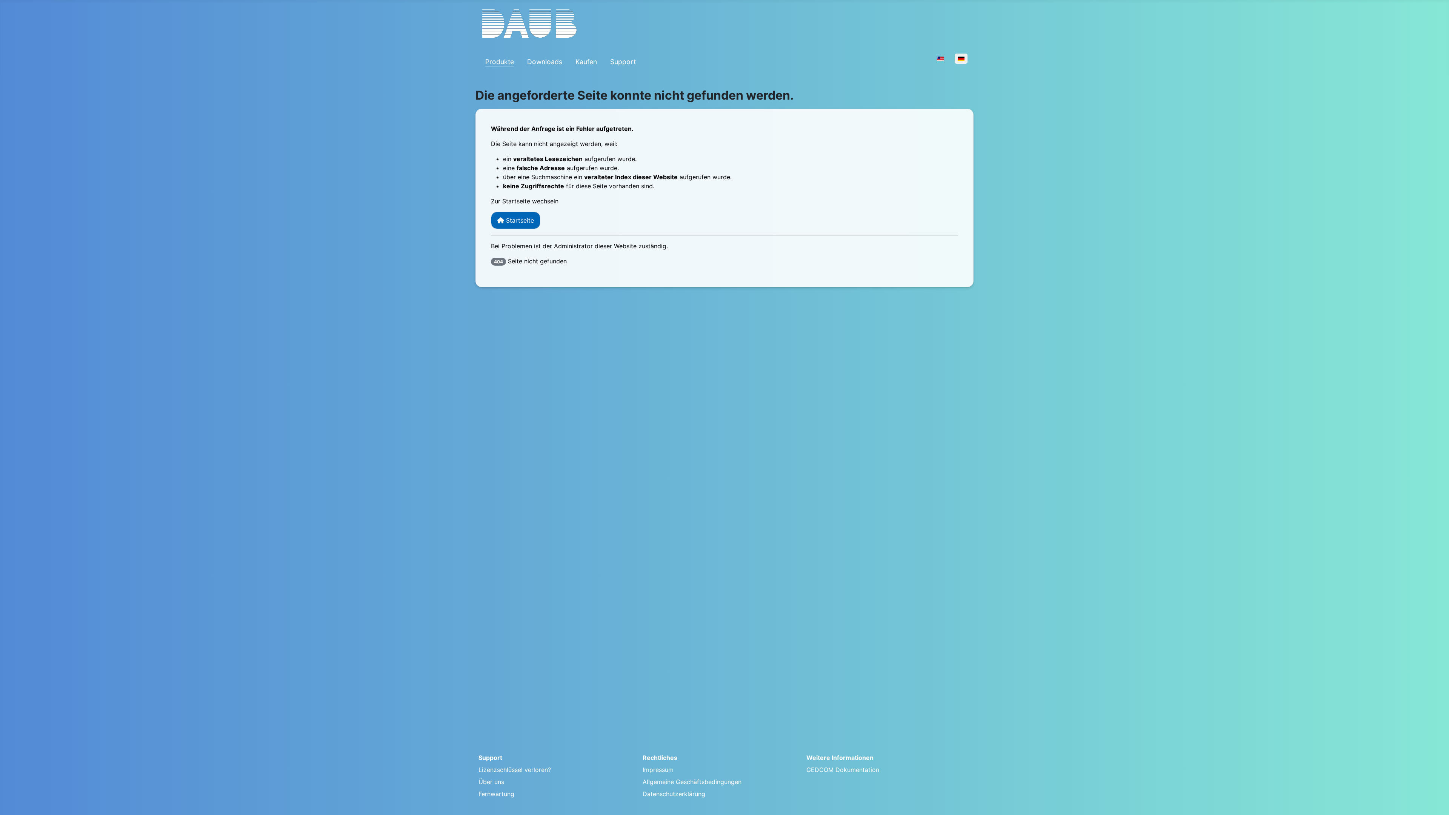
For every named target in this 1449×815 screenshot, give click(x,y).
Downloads (544, 62)
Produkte (499, 62)
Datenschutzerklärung (674, 794)
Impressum (658, 769)
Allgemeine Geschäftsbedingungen (692, 782)
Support (623, 62)
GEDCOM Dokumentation (842, 769)
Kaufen (586, 62)
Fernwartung (496, 794)
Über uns (491, 782)
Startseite (519, 220)
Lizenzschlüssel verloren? (514, 769)
